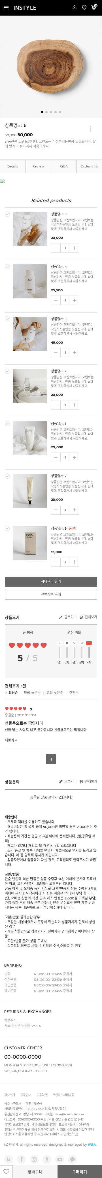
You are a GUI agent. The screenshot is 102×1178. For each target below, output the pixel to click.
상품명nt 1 (58, 423)
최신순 (13, 692)
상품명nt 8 (59, 528)
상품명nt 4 (59, 266)
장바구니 (35, 1172)
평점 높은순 (32, 692)
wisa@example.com (69, 1114)
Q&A (64, 166)
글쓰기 (69, 617)
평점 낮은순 (54, 692)
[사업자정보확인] (55, 1109)
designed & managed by (73, 1144)
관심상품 (6, 1171)
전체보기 (91, 617)
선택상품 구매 (51, 594)
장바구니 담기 (51, 581)
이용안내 (25, 1095)
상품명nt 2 (59, 371)
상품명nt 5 (59, 214)
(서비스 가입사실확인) (64, 1134)
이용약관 (42, 1095)
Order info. (89, 166)
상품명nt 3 (59, 319)
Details (12, 166)
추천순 (73, 692)
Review (38, 166)
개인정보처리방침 (63, 1095)
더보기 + (11, 740)
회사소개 (9, 1095)
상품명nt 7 (59, 476)
